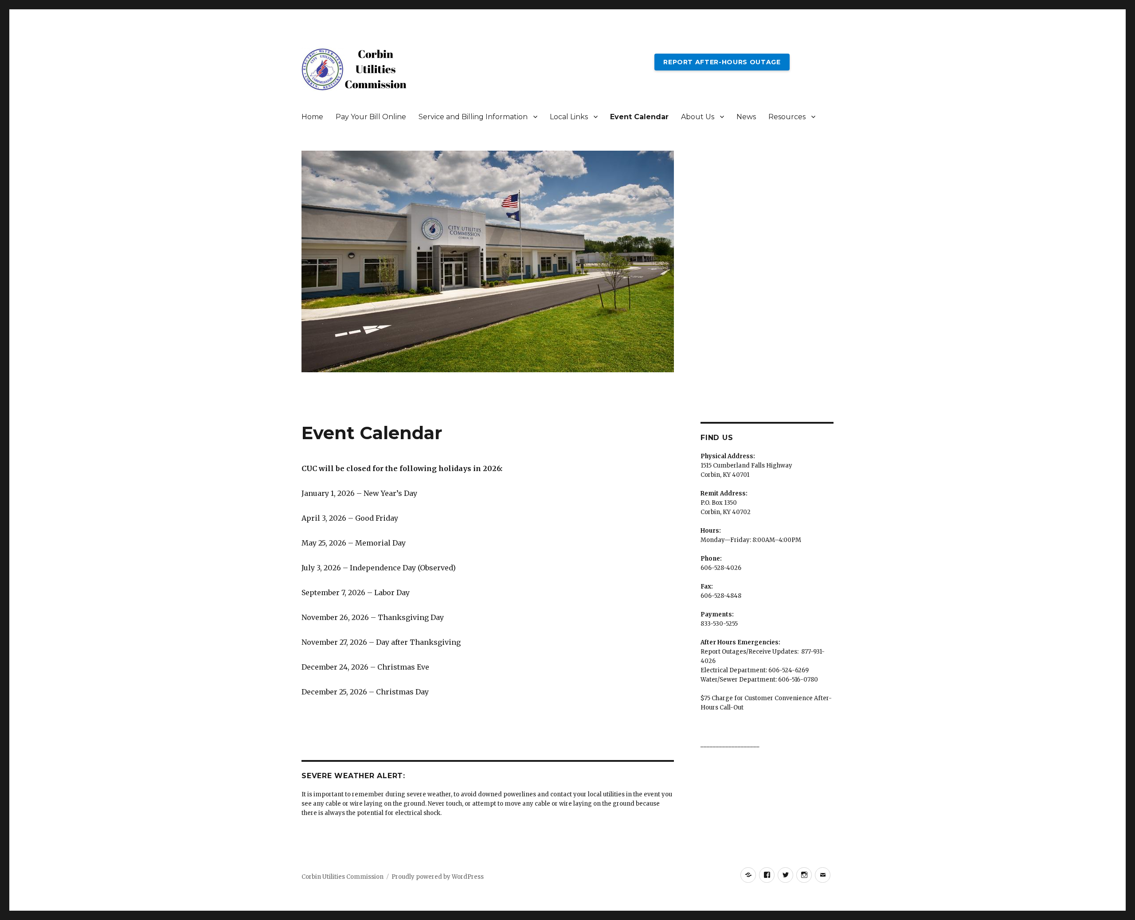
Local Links (569, 117)
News (746, 117)
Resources (787, 117)
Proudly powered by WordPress (437, 877)
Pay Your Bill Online (371, 117)
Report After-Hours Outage (721, 62)
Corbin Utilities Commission (342, 877)
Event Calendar (639, 117)
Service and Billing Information (473, 117)
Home (312, 117)
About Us (697, 117)
